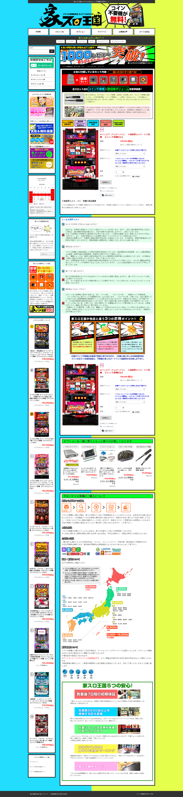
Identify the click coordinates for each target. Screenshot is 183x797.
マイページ (102, 32)
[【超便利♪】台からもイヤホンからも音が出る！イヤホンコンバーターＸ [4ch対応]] (71, 455)
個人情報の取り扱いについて (39, 794)
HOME (38, 32)
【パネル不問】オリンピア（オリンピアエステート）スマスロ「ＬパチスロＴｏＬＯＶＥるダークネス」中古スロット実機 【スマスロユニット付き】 (42, 484)
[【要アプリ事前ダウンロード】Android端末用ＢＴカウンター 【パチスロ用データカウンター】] (107, 455)
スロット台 (59, 32)
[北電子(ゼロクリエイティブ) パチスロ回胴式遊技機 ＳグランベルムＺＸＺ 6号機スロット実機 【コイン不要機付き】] (42, 640)
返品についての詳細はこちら (109, 187)
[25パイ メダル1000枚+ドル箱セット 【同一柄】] (126, 455)
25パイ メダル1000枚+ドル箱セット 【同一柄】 (125, 470)
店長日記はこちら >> (47, 254)
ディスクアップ (103, 41)
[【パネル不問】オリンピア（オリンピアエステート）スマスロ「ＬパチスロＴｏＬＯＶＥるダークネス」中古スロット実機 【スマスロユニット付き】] (42, 466)
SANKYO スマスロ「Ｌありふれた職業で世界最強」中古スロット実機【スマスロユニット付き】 (42, 570)
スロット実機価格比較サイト (37, 771)
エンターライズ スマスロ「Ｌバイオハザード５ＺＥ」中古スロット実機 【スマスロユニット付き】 (41, 528)
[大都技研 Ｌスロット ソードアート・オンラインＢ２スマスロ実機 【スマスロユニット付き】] (42, 684)
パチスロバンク (33, 762)
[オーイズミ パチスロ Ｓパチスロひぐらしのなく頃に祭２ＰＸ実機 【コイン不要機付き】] (42, 725)
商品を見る (76, 484)
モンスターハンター (118, 41)
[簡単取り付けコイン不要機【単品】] (144, 455)
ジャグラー (70, 41)
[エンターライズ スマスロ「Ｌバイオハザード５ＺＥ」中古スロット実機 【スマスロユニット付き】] (42, 512)
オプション (80, 32)
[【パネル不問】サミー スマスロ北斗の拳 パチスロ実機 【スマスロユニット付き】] (42, 424)
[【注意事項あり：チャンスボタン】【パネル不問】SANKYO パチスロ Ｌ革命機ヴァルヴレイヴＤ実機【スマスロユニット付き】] (42, 596)
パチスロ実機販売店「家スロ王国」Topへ (73, 66)
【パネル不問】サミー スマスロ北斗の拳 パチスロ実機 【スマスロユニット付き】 (42, 440)
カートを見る (144, 32)
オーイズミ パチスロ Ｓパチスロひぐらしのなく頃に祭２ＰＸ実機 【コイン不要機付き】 (41, 740)
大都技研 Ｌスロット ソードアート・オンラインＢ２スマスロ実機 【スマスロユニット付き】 (41, 701)
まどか (92, 41)
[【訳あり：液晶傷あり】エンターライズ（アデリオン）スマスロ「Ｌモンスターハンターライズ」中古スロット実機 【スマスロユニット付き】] (42, 336)
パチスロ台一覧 (91, 66)
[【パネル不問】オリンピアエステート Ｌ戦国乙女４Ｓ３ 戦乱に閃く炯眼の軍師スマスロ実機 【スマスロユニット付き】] (42, 380)
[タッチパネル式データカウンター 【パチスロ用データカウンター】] (89, 455)
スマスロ (60, 41)
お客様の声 (123, 32)
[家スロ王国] (91, 15)
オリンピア (101, 66)
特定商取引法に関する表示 (59, 794)
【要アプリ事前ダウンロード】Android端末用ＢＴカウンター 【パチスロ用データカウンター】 (107, 472)
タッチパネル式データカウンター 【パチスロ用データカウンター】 (88, 470)
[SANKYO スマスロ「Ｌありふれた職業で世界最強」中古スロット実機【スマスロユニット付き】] (42, 554)
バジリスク (82, 41)
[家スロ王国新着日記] (41, 225)
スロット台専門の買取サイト (37, 767)
